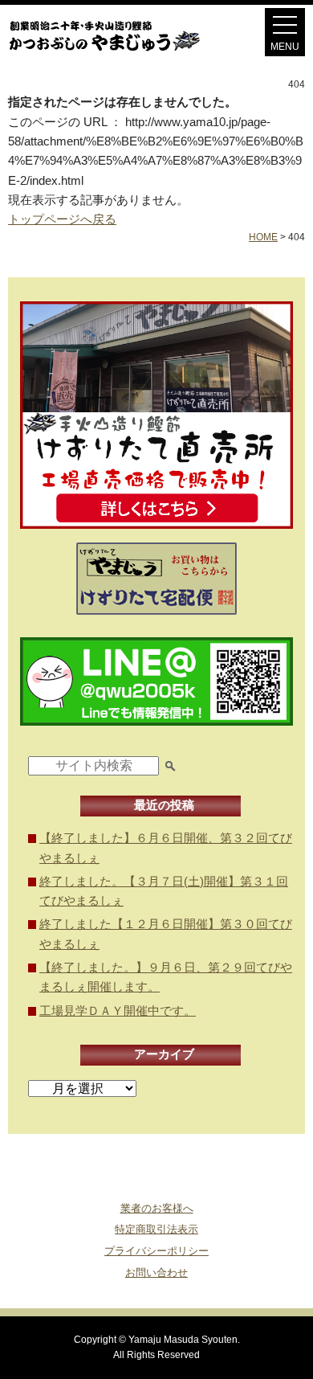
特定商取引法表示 (156, 1229)
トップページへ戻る (62, 219)
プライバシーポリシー (156, 1251)
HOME (263, 237)
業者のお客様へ (156, 1208)
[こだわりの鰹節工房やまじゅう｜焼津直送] (119, 51)
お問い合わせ (156, 1272)
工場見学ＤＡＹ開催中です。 (117, 1010)
